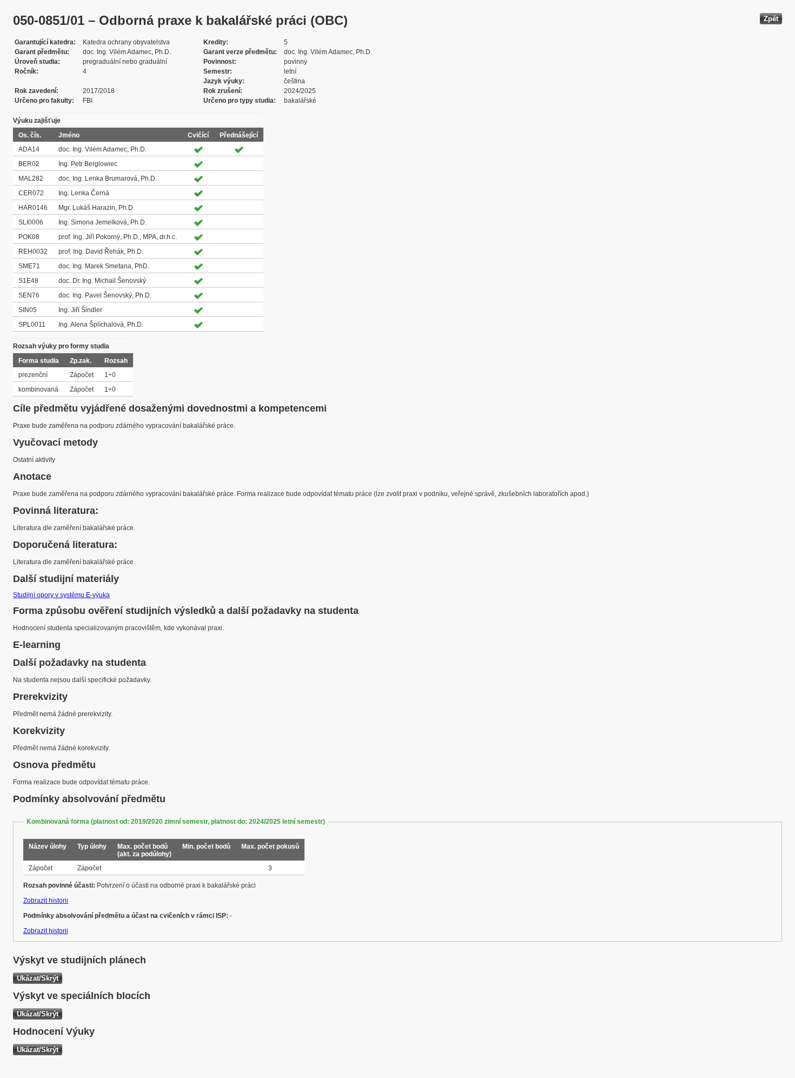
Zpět (771, 19)
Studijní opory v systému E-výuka (61, 595)
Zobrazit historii (45, 900)
